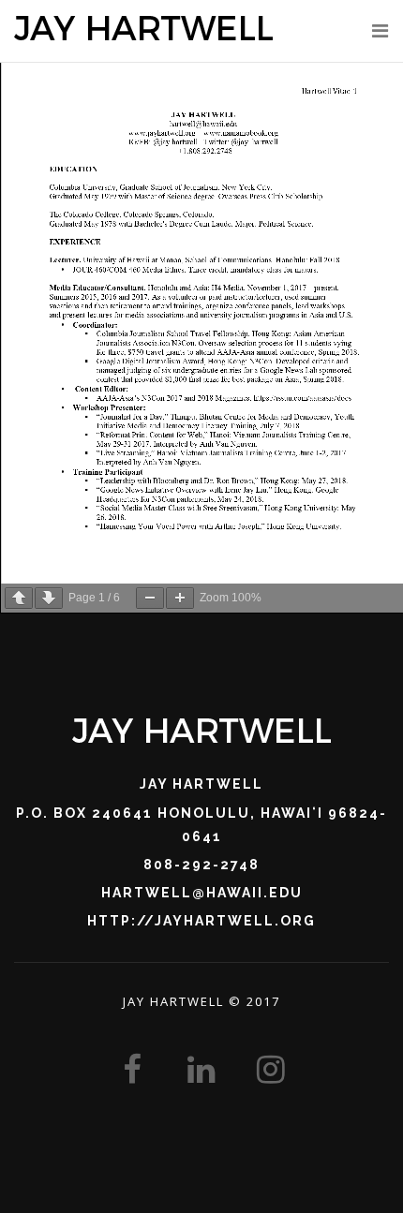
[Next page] (49, 598)
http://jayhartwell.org (201, 920)
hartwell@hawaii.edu (202, 892)
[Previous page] (19, 598)
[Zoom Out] (150, 598)
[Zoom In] (180, 598)
